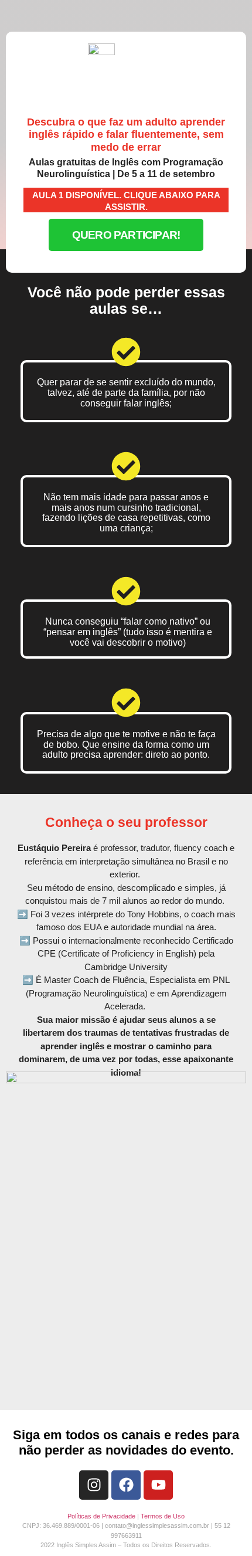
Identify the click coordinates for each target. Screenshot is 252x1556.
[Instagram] (93, 1485)
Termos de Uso (163, 1516)
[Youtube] (158, 1485)
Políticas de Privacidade (101, 1516)
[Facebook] (126, 1485)
